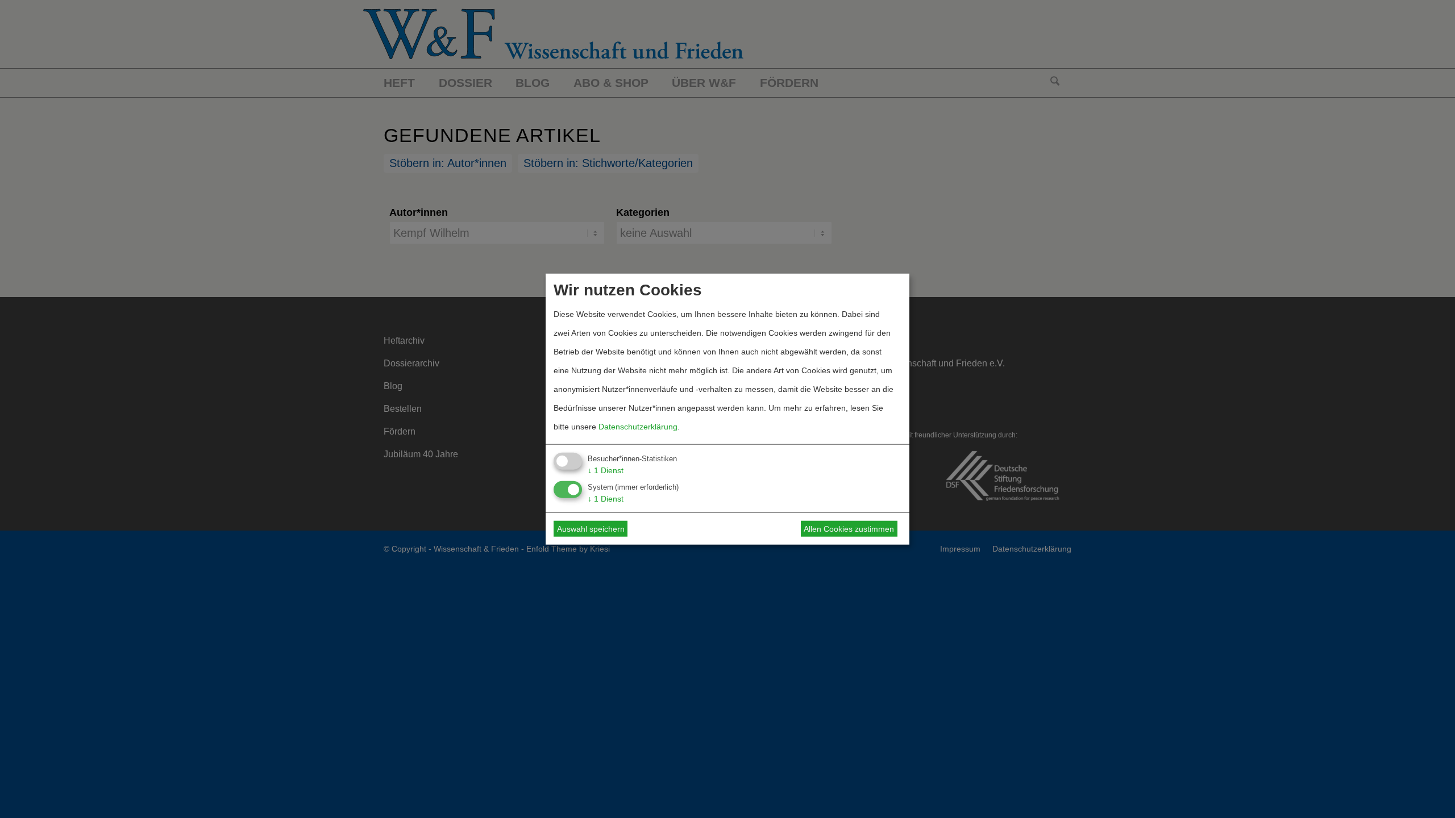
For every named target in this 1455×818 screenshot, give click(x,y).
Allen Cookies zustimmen (849, 528)
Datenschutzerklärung (637, 426)
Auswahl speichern (591, 528)
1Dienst (605, 469)
